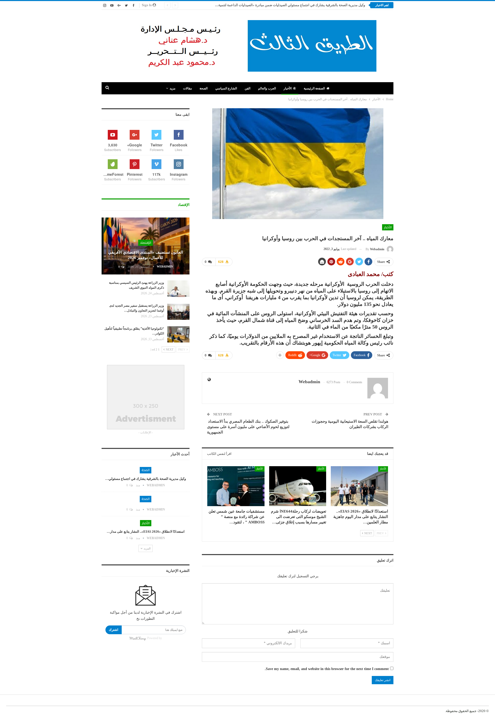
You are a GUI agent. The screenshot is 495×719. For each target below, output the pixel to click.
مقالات (187, 88)
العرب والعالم (267, 88)
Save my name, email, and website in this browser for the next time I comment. (327, 669)
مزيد (172, 88)
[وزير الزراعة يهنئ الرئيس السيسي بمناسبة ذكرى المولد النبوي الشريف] (178, 288)
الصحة (204, 88)
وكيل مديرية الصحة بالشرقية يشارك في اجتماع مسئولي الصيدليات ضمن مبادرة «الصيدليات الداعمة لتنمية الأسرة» (286, 5)
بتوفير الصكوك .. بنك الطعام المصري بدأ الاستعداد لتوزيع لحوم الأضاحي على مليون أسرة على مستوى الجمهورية (248, 426)
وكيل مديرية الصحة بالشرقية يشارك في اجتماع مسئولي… (145, 479)
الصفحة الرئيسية (314, 88)
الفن (247, 88)
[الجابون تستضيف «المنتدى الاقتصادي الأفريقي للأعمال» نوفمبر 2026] (145, 246)
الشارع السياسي (226, 88)
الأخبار (288, 88)
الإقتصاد (145, 243)
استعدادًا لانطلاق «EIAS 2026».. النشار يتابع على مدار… (146, 531)
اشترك (113, 630)
